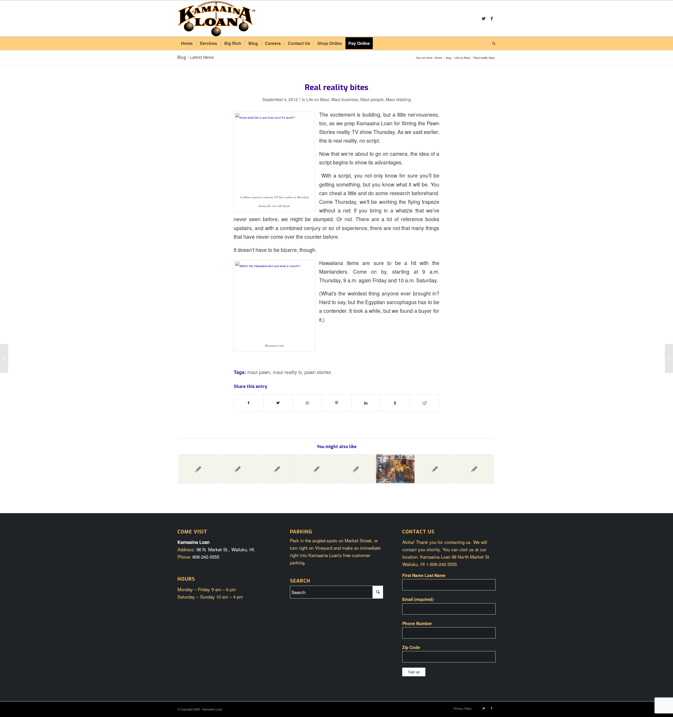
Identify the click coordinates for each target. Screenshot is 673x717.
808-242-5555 (205, 556)
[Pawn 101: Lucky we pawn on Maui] (277, 469)
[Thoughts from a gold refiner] (474, 469)
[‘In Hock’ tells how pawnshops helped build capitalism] (4, 358)
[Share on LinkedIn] (365, 402)
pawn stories (317, 372)
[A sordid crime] (434, 469)
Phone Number (417, 623)
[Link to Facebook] (492, 18)
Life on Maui (317, 99)
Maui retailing (398, 99)
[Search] (492, 43)
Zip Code (411, 647)
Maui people (372, 99)
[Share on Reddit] (424, 402)
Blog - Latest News (195, 57)
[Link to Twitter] (484, 18)
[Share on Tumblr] (395, 402)
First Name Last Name (424, 575)
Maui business (344, 99)
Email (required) (419, 599)
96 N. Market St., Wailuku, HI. (225, 549)
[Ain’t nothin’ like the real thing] (395, 468)
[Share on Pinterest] (336, 402)
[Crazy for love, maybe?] (237, 469)
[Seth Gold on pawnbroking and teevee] (355, 469)
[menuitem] (186, 43)
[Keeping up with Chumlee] (316, 469)
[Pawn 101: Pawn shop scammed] (198, 469)
